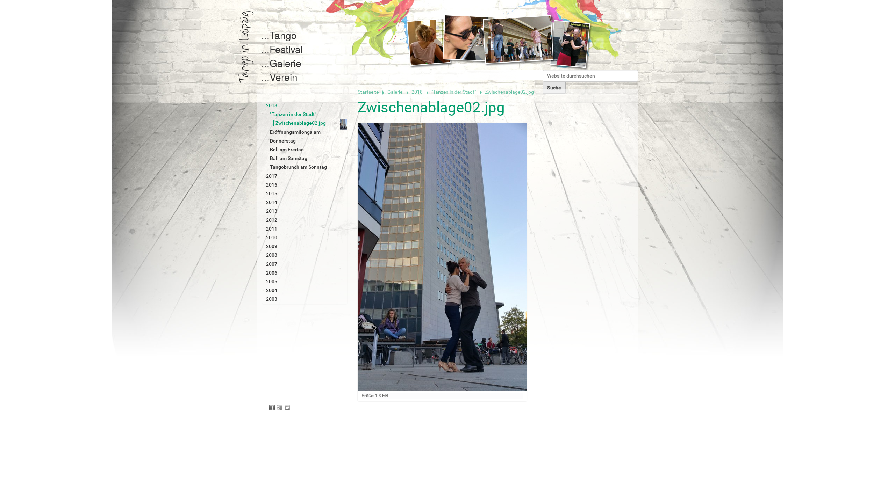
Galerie (285, 63)
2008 (271, 255)
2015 (271, 193)
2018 (417, 92)
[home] (246, 46)
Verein (284, 77)
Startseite (368, 92)
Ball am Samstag (288, 158)
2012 (271, 220)
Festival (286, 49)
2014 (271, 202)
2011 (271, 229)
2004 (271, 290)
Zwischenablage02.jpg (300, 123)
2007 (271, 264)
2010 (271, 237)
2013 (271, 211)
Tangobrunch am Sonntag (298, 167)
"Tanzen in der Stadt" (453, 92)
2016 (271, 185)
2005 (271, 281)
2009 (271, 246)
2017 (271, 176)
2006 (271, 273)
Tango (283, 35)
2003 (271, 299)
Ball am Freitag (287, 149)
